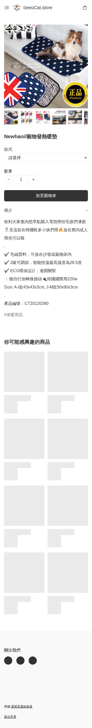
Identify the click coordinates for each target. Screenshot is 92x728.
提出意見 (10, 717)
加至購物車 (46, 195)
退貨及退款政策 (21, 706)
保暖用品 (14, 315)
